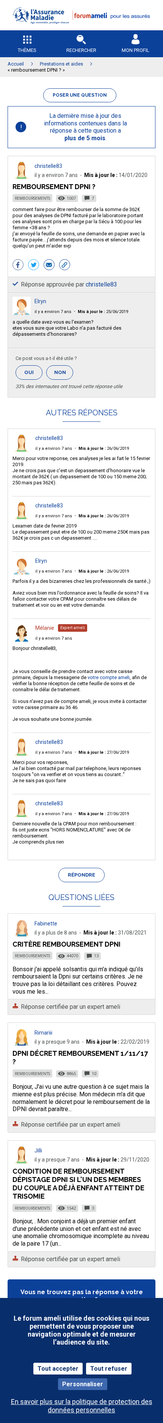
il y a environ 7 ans (52, 311)
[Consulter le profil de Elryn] (22, 312)
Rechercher (81, 50)
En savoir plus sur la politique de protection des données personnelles (81, 1406)
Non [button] (63, 374)
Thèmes (27, 50)
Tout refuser (108, 1368)
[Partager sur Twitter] (33, 265)
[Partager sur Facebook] (18, 265)
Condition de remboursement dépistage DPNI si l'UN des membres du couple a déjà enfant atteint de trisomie (78, 1183)
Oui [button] (33, 372)
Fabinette (45, 923)
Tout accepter (58, 1368)
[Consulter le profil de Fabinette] (22, 934)
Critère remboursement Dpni (67, 944)
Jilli (38, 1150)
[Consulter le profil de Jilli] (22, 1161)
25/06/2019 (103, 311)
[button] (81, 28)
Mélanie (44, 628)
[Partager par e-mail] (49, 265)
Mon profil (135, 50)
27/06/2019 (103, 752)
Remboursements (32, 198)
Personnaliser (82, 1384)
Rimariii (43, 1033)
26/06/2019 (103, 448)
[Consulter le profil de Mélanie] (22, 639)
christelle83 (48, 166)
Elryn (40, 301)
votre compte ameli (109, 677)
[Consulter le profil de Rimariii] (22, 1043)
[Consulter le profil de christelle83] (22, 176)
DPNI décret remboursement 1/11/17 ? (80, 1057)
